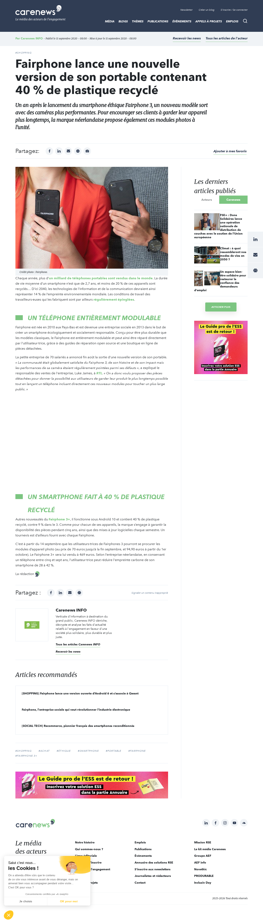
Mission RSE (202, 842)
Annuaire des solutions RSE (154, 862)
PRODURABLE (204, 875)
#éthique (64, 750)
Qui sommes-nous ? (89, 849)
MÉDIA (109, 21)
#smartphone (88, 750)
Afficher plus (220, 306)
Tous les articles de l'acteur (227, 38)
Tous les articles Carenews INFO (78, 644)
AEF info (200, 862)
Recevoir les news (187, 38)
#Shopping (23, 750)
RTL (99, 373)
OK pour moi (69, 901)
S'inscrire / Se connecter (234, 9)
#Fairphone (137, 750)
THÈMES (137, 21)
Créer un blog (207, 9)
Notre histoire (85, 842)
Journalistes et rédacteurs (153, 875)
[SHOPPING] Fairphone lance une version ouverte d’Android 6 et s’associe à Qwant (80, 693)
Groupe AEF (202, 855)
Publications (158, 21)
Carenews (233, 199)
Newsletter (186, 9)
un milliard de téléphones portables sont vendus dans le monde (101, 278)
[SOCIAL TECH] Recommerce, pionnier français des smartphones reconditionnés (78, 725)
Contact (140, 882)
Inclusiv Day (202, 882)
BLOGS (123, 21)
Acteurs (206, 199)
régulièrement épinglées (113, 299)
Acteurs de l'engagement (92, 869)
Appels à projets (208, 21)
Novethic (200, 869)
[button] (9, 915)
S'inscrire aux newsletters (153, 869)
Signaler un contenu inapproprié (150, 592)
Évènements (181, 21)
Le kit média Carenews (210, 849)
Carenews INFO (32, 38)
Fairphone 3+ (59, 519)
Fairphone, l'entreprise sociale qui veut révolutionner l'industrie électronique (76, 709)
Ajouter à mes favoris (230, 151)
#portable (113, 750)
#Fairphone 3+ (26, 755)
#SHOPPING (23, 53)
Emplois (232, 21)
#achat (44, 750)
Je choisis (25, 901)
